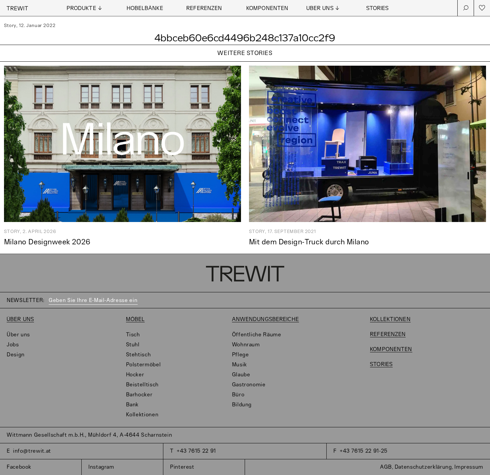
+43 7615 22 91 (196, 451)
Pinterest (182, 467)
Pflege (240, 355)
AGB (386, 467)
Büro (238, 395)
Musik (239, 365)
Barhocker (139, 395)
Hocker (135, 375)
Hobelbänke (145, 8)
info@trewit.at (32, 451)
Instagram (101, 467)
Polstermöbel (143, 365)
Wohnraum (246, 345)
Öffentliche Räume (256, 335)
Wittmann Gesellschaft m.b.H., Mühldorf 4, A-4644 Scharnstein (89, 435)
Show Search (466, 8)
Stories (377, 8)
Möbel (135, 319)
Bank (132, 405)
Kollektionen (142, 415)
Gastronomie (249, 385)
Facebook (19, 467)
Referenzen (204, 8)
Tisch (133, 335)
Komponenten (267, 8)
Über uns (20, 319)
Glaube (241, 375)
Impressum (468, 467)
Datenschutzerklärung (423, 467)
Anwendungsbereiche (265, 319)
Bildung (242, 405)
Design (16, 355)
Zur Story (245, 62)
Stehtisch (138, 355)
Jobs (13, 345)
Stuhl (133, 345)
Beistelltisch (142, 385)
